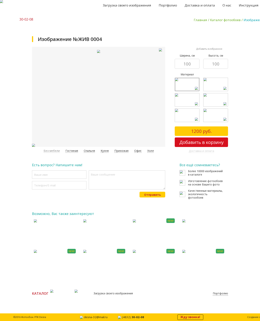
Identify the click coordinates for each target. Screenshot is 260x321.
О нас (227, 5)
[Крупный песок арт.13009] (197, 105)
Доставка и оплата (200, 5)
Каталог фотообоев (225, 20)
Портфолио (168, 5)
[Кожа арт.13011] (226, 89)
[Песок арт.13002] (197, 89)
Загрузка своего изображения (127, 5)
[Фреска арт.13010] (226, 120)
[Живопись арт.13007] (226, 105)
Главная (200, 20)
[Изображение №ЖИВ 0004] (160, 51)
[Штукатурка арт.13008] (197, 120)
